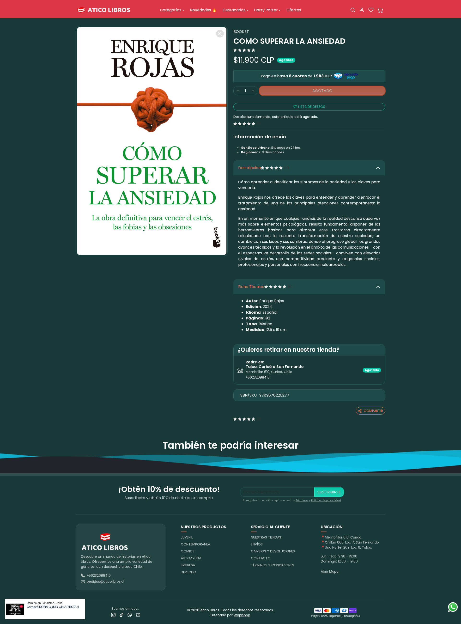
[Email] (138, 614)
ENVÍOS (257, 544)
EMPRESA (188, 565)
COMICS (187, 551)
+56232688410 (258, 377)
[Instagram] (113, 614)
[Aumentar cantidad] (253, 90)
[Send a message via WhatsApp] (453, 607)
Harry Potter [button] (266, 10)
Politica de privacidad (326, 500)
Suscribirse (329, 492)
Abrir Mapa (330, 571)
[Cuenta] (361, 9)
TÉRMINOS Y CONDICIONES (272, 565)
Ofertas (293, 10)
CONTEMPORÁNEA (195, 544)
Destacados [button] (234, 10)
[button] (352, 9)
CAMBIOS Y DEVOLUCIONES (273, 551)
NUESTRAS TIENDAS (266, 537)
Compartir (373, 410)
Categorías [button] (170, 10)
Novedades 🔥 (203, 10)
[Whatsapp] (130, 614)
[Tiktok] (121, 614)
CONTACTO (261, 558)
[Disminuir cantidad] (237, 90)
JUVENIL (187, 537)
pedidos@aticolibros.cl (105, 581)
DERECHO (188, 572)
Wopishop (242, 615)
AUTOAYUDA (191, 558)
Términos (302, 500)
